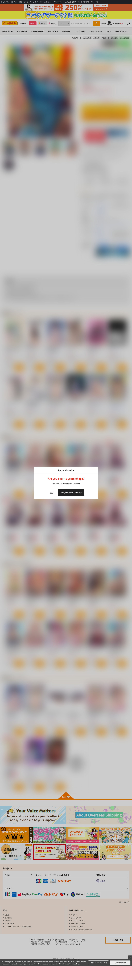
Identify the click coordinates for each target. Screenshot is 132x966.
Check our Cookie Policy (98, 963)
